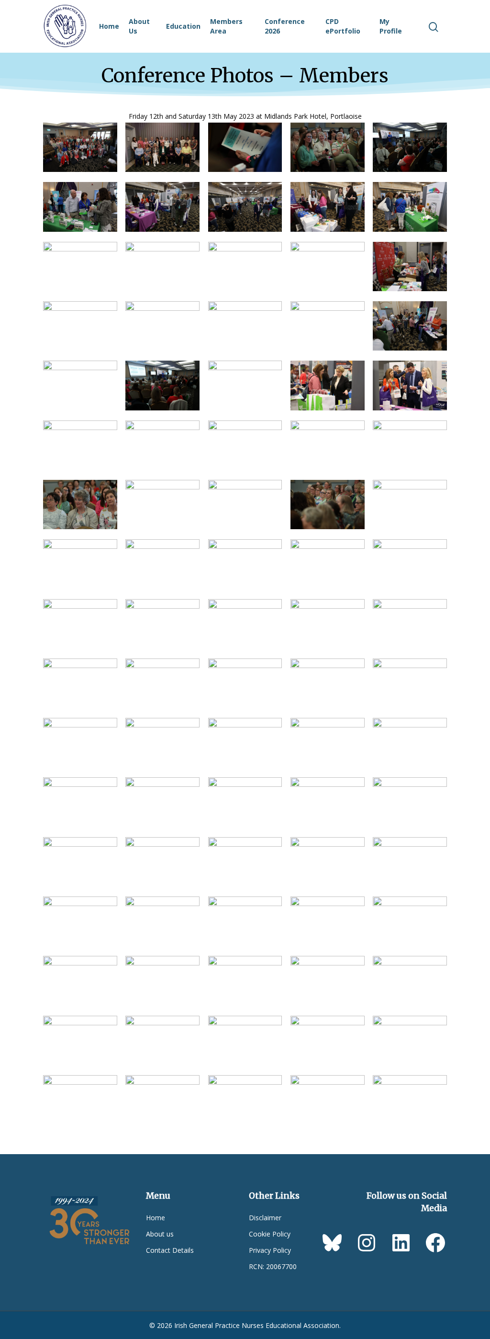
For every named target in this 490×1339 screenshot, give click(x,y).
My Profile (390, 26)
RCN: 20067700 (273, 1266)
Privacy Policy (270, 1250)
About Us (139, 26)
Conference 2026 (285, 26)
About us (160, 1233)
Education (183, 26)
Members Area (226, 26)
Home (109, 26)
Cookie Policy (269, 1233)
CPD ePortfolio (342, 26)
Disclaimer (265, 1217)
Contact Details (170, 1250)
